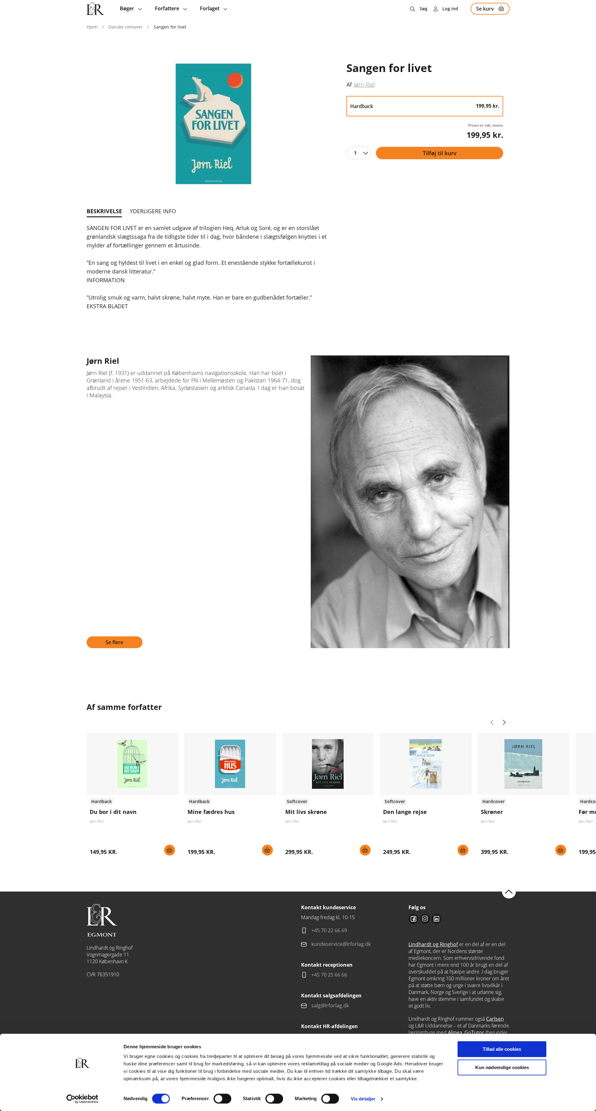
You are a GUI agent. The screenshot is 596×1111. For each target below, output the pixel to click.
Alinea (455, 1032)
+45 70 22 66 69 (329, 930)
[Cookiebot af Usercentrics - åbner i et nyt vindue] (82, 1099)
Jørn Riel (364, 84)
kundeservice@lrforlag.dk (341, 944)
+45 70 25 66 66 (329, 974)
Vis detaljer (363, 1098)
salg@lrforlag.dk (330, 1005)
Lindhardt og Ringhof (433, 944)
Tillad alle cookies (502, 1049)
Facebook (413, 919)
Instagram (425, 919)
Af (349, 84)
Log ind (450, 8)
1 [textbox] (355, 153)
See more (132, 796)
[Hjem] (95, 8)
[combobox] (358, 153)
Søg (423, 8)
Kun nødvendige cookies (502, 1067)
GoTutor (474, 1032)
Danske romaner (125, 27)
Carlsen (495, 1018)
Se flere (114, 642)
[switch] (222, 1099)
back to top (509, 892)
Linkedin (436, 919)
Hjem (92, 27)
